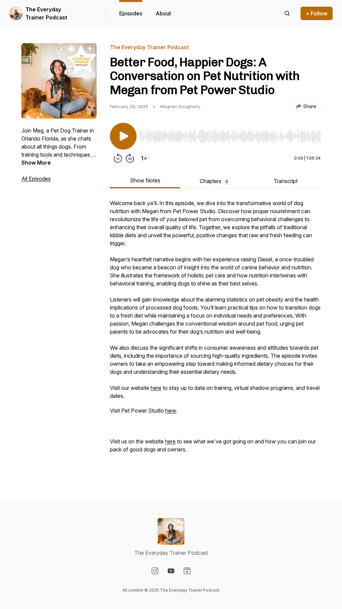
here (156, 387)
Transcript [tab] (286, 181)
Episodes (130, 13)
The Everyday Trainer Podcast (46, 13)
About (163, 13)
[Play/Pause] (123, 136)
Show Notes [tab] (145, 180)
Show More (36, 162)
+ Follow (316, 13)
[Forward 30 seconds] (130, 158)
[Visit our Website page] (187, 571)
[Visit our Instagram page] (155, 571)
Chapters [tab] (214, 181)
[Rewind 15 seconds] (118, 158)
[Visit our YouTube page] (171, 571)
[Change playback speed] (144, 158)
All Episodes (36, 178)
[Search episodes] (287, 13)
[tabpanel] (215, 337)
